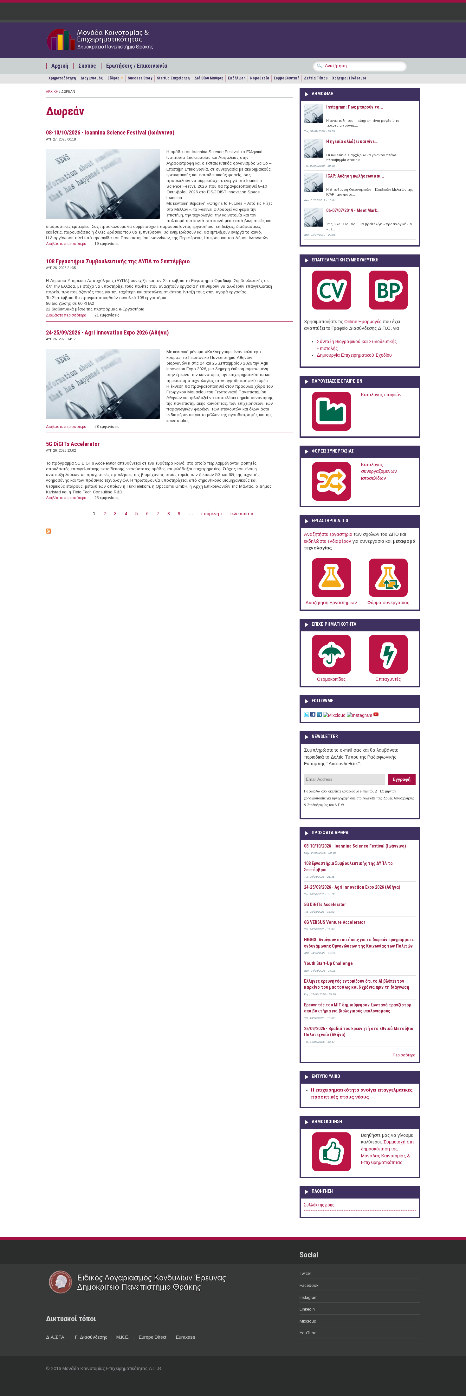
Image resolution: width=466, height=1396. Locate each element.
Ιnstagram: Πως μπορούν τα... (354, 107)
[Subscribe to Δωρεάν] (48, 532)
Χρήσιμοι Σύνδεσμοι (349, 78)
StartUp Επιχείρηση (173, 78)
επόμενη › (211, 513)
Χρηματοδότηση (62, 78)
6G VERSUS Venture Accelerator (334, 922)
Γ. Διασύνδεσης (91, 1337)
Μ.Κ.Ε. (122, 1337)
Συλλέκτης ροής (319, 1205)
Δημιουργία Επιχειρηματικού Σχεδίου (354, 355)
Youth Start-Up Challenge (328, 963)
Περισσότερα (404, 1055)
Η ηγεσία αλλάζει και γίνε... (352, 141)
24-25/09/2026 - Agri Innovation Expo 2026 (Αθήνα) (107, 332)
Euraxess (185, 1337)
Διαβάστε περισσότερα (66, 243)
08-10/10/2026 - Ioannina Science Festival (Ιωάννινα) (110, 132)
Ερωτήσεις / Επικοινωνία (136, 66)
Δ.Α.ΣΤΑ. (56, 1337)
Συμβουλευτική (286, 78)
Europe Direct (152, 1337)
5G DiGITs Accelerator (73, 444)
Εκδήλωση (236, 78)
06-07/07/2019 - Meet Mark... (353, 210)
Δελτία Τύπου (315, 78)
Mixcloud (308, 1321)
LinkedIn (307, 1309)
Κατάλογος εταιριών (381, 394)
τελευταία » (241, 513)
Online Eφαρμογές (362, 321)
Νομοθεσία (259, 78)
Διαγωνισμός (92, 78)
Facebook (309, 1285)
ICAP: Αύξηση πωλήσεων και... (355, 175)
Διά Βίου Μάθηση (208, 78)
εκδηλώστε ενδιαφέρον (327, 541)
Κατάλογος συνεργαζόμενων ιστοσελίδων (379, 471)
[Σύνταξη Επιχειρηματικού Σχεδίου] (388, 308)
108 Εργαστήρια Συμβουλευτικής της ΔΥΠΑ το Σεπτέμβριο (118, 261)
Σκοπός (87, 66)
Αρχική (59, 66)
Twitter (305, 1273)
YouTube (308, 1332)
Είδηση (113, 78)
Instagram (309, 1297)
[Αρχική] (111, 51)
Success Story (140, 78)
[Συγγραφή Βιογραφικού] (331, 308)
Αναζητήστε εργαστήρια (328, 534)
